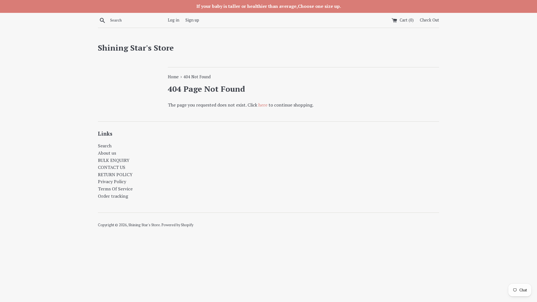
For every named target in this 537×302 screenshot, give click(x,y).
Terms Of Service (115, 189)
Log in (173, 20)
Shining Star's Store (136, 48)
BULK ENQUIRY (113, 160)
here (262, 105)
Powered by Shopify (177, 225)
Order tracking (113, 196)
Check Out (429, 20)
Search (105, 146)
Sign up (192, 20)
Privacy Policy (112, 181)
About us (107, 153)
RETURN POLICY (115, 174)
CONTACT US (111, 167)
